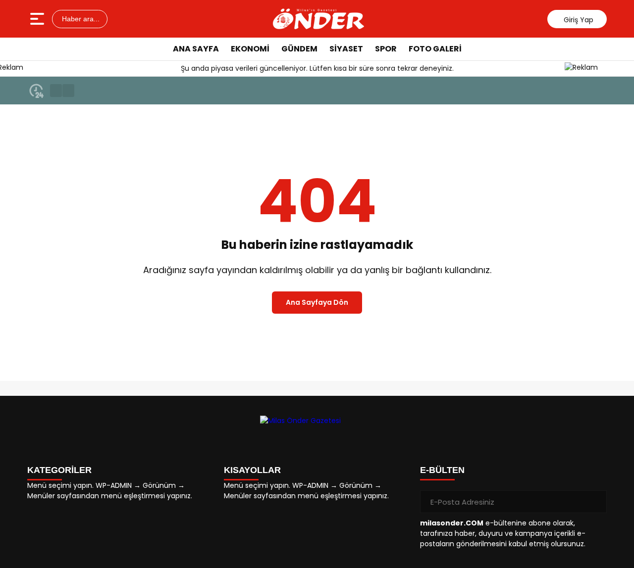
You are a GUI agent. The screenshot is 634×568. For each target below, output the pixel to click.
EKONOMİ (250, 48)
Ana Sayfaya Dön (317, 302)
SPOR (386, 48)
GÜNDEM (299, 48)
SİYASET (346, 48)
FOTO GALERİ (435, 48)
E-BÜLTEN (442, 470)
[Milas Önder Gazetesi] (318, 18)
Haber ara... (80, 19)
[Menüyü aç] (38, 19)
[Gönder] (595, 501)
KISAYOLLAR (252, 470)
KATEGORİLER (59, 470)
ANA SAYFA (196, 48)
